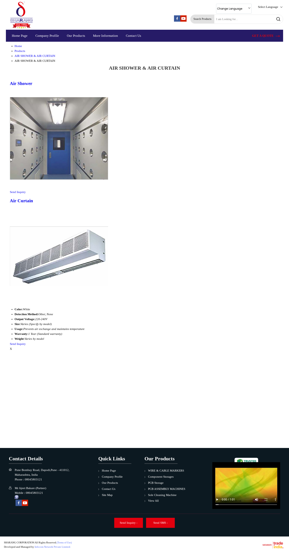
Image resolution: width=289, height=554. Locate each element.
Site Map (107, 495)
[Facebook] (177, 20)
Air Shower (21, 83)
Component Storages (161, 476)
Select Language (268, 6)
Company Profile (47, 36)
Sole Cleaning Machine (162, 495)
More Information (105, 36)
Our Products (76, 36)
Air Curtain (21, 200)
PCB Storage (156, 482)
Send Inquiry (18, 192)
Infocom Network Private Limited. (53, 546)
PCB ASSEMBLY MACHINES (166, 488)
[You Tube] (183, 20)
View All (153, 500)
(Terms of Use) (64, 542)
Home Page (20, 36)
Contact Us (133, 36)
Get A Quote (263, 35)
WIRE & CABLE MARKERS (166, 470)
